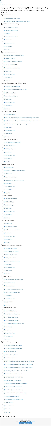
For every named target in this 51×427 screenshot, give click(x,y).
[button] (1, 1)
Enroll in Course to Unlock (25, 423)
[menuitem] (1, 3)
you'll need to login (31, 421)
